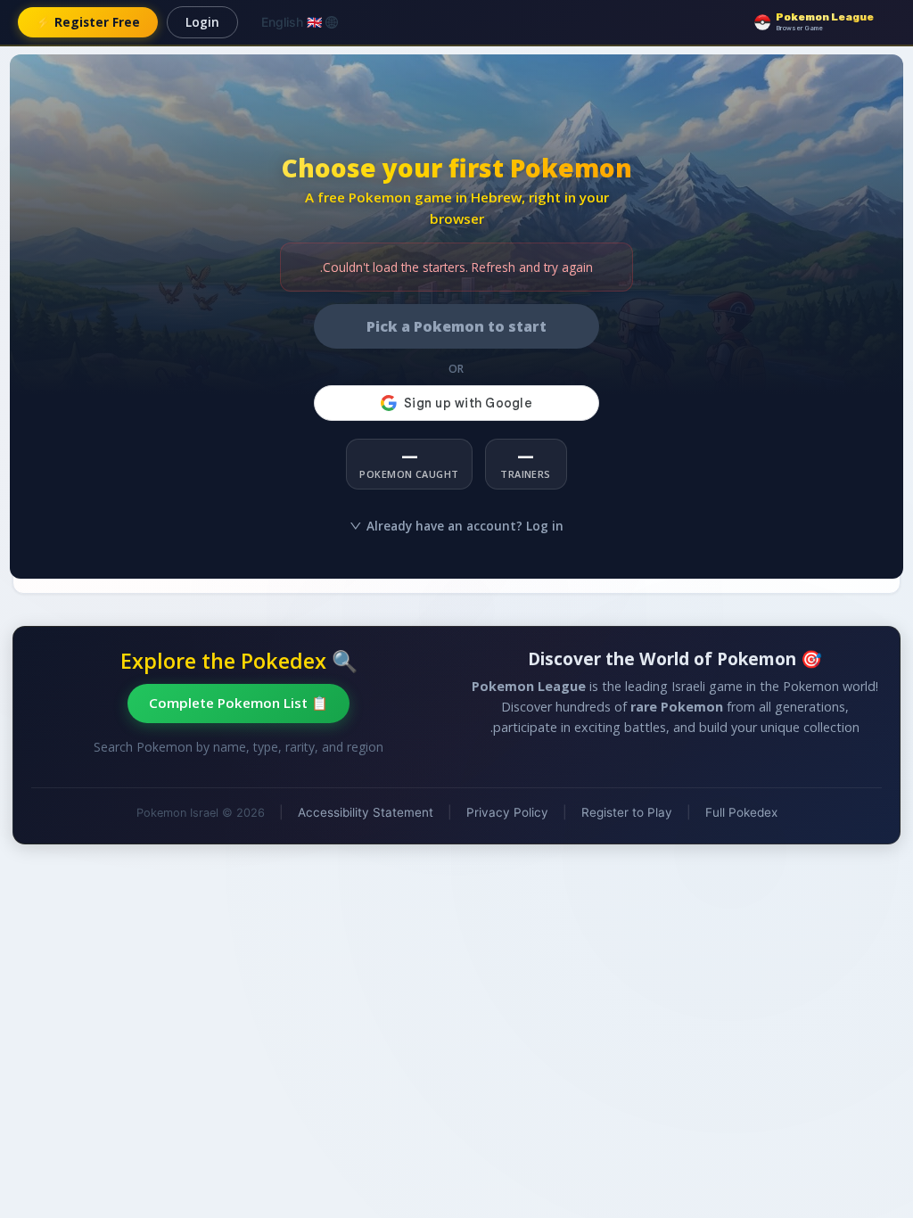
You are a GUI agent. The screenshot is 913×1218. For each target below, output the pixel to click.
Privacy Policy (507, 812)
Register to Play (626, 812)
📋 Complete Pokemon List (238, 703)
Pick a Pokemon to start (456, 326)
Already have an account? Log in (464, 525)
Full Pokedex (741, 812)
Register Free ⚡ (88, 21)
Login (202, 21)
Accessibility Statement (365, 812)
